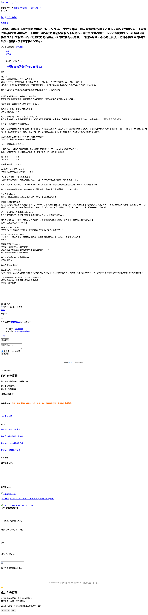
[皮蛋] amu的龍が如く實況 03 (24, 66)
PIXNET (56, 583)
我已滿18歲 (5, 610)
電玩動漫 (20, 47)
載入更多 (5, 340)
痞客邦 (14, 322)
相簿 (7, 51)
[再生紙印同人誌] (8, 494)
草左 (3, 310)
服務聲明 (96, 583)
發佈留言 (5, 354)
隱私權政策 (87, 583)
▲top (3, 335)
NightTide (9, 17)
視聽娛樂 (19, 329)
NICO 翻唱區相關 (22, 331)
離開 (13, 610)
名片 (7, 57)
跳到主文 (4, 23)
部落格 (8, 54)
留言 (19, 322)
